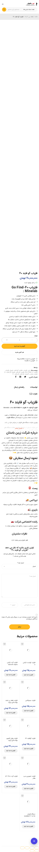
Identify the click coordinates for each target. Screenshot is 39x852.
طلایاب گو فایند (18, 370)
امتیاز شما (20, 563)
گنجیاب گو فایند (24, 374)
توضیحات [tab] (33, 387)
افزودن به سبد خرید (19, 346)
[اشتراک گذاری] (27, 847)
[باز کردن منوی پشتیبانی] (34, 841)
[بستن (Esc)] (22, 847)
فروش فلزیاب (9, 370)
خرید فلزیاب (26, 370)
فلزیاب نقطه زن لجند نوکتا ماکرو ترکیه (11, 701)
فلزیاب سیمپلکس (30, 700)
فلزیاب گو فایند (20, 372)
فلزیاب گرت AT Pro (11, 776)
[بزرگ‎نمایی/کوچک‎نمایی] (37, 847)
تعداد (35, 336)
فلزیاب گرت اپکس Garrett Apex (12, 663)
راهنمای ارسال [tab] (19, 387)
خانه (36, 17)
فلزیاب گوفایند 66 (30, 738)
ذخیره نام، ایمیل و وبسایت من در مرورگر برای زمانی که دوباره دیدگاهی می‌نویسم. (19, 618)
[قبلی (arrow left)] (37, 850)
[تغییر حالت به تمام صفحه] (32, 847)
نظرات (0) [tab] (33, 394)
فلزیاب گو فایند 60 (9, 372)
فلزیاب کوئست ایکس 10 (29, 663)
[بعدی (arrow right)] (32, 850)
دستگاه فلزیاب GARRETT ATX (29, 815)
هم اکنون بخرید (19, 352)
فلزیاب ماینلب (33, 374)
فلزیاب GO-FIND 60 (31, 372)
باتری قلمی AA (25, 305)
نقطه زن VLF (29, 17)
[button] (28, 675)
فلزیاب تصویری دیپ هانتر (29, 777)
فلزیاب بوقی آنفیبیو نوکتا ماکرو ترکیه (12, 739)
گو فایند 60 (15, 374)
